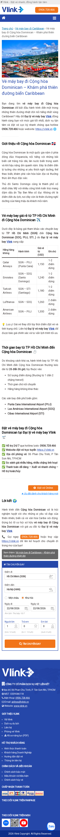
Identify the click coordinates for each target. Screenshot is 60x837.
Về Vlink (8, 719)
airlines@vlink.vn (20, 702)
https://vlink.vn (44, 129)
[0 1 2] (48, 626)
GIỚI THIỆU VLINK (10, 714)
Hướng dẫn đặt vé (13, 756)
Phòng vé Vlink (12, 731)
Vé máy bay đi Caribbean (29, 28)
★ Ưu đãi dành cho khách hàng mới (40, 493)
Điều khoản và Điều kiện (16, 776)
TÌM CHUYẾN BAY (31, 644)
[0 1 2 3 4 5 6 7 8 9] (30, 626)
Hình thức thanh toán (15, 748)
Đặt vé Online (45, 487)
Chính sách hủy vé (13, 780)
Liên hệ (8, 727)
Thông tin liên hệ (13, 760)
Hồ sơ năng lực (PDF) (17, 735)
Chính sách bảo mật (14, 772)
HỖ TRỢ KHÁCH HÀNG (13, 743)
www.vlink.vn (20, 706)
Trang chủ (7, 28)
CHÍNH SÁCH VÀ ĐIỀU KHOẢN (17, 766)
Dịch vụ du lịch (11, 723)
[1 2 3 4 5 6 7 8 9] (12, 626)
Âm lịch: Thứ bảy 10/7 (15, 613)
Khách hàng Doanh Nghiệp (18, 752)
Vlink (49, 116)
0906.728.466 (47, 9)
